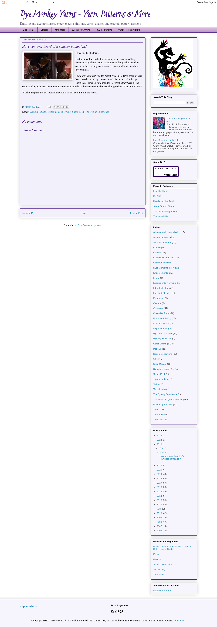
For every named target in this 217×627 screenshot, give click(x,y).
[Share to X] (61, 107)
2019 (160, 474)
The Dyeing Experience (97, 111)
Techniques (159, 389)
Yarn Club (158, 419)
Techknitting (159, 569)
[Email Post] (48, 106)
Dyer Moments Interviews (166, 267)
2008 (160, 522)
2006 (160, 530)
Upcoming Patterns (163, 404)
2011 (159, 509)
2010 (160, 513)
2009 (160, 517)
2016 (160, 487)
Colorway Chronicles (163, 257)
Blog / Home (28, 30)
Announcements (38, 111)
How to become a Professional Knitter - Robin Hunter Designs (173, 547)
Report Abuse (28, 606)
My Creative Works (162, 333)
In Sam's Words (161, 323)
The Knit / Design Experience (168, 399)
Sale (155, 359)
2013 (160, 500)
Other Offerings (161, 343)
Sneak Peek (78, 111)
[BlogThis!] (58, 107)
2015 (160, 491)
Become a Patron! (162, 590)
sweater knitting (161, 379)
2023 (160, 444)
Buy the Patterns (104, 30)
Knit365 (157, 196)
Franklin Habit (160, 191)
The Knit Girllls (160, 216)
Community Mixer (162, 262)
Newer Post (29, 213)
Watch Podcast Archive (129, 30)
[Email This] (55, 107)
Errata (156, 278)
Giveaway (158, 308)
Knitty (156, 554)
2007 (160, 526)
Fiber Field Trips (161, 288)
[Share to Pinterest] (67, 107)
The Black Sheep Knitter (165, 211)
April (162, 448)
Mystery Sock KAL (162, 338)
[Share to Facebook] (64, 107)
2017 (160, 483)
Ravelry (157, 559)
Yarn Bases (60, 30)
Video (156, 409)
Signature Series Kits (163, 369)
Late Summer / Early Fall (165, 140)
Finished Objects (161, 293)
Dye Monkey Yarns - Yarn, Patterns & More (85, 14)
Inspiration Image (162, 328)
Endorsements (160, 273)
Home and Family (162, 318)
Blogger (181, 620)
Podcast (157, 348)
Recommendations (162, 354)
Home (83, 213)
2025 (160, 435)
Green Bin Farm (161, 313)
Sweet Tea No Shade (163, 206)
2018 (160, 478)
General (157, 303)
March (162, 452)
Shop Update (159, 364)
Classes (44, 30)
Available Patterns (162, 242)
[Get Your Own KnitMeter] (166, 176)
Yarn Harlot (159, 574)
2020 (160, 469)
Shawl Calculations (162, 564)
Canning (157, 247)
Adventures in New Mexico (166, 232)
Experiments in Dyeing (59, 111)
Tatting (156, 384)
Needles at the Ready (164, 201)
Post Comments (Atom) (89, 225)
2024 (160, 440)
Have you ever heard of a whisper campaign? (171, 457)
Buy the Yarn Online (81, 30)
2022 (160, 465)
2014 (160, 496)
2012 (160, 504)
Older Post (136, 213)
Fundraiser (158, 298)
